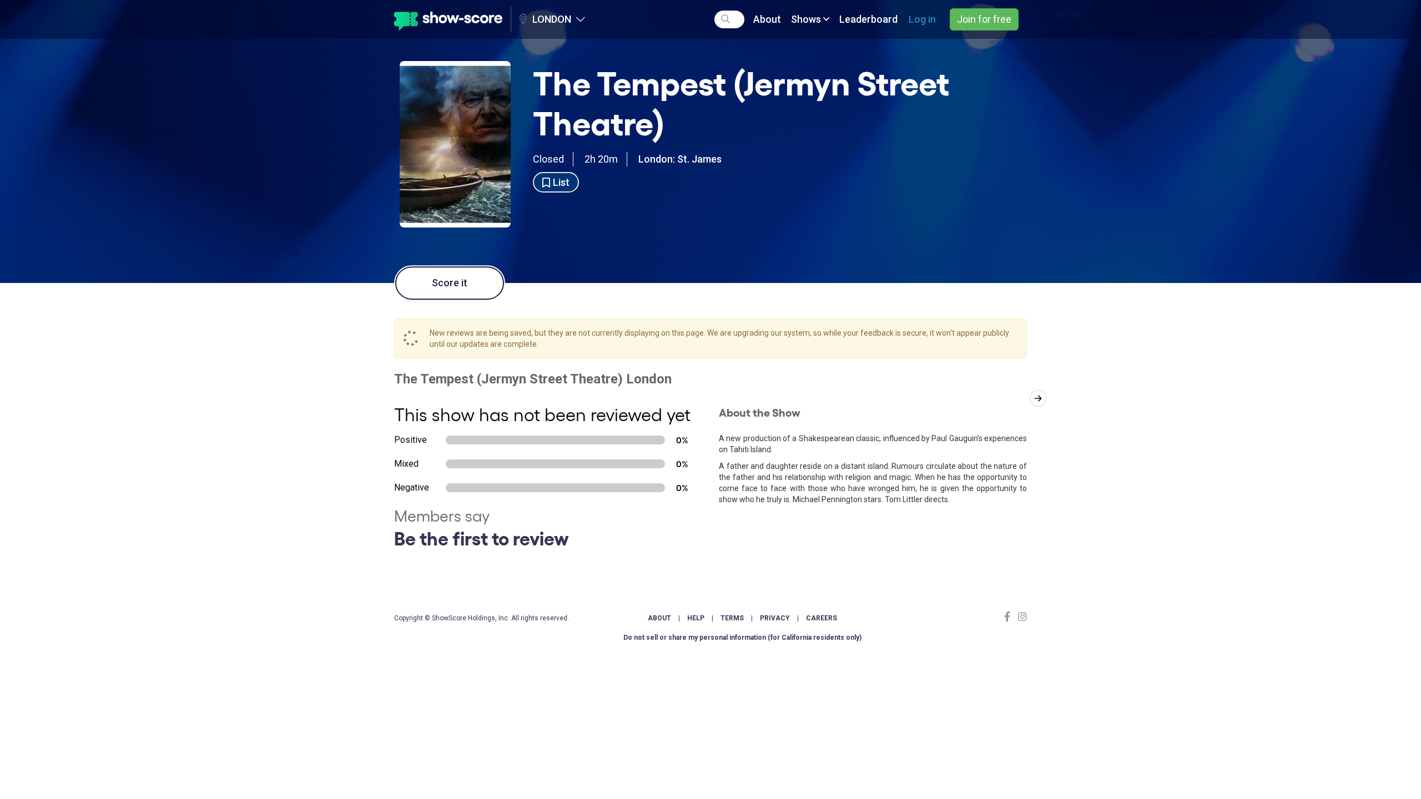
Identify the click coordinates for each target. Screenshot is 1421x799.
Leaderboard (868, 19)
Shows (807, 19)
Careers (821, 618)
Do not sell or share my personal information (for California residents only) (742, 637)
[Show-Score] (448, 19)
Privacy (775, 618)
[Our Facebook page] (1009, 617)
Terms (732, 618)
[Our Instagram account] (1021, 617)
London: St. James (680, 159)
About (767, 19)
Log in (922, 19)
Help (695, 618)
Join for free (984, 19)
